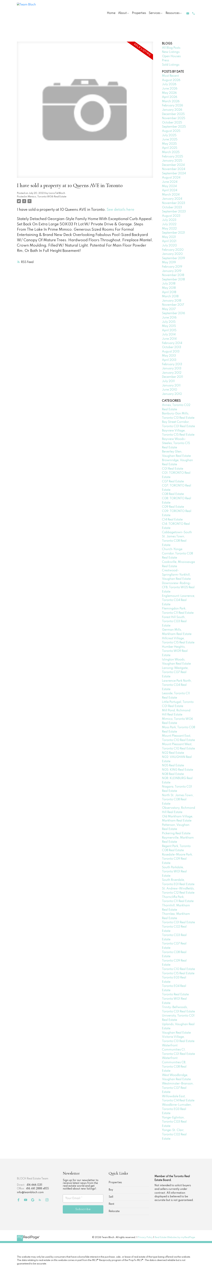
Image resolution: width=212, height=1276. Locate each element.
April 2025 (169, 147)
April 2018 (169, 292)
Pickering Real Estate (176, 833)
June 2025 (169, 139)
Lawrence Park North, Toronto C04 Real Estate (177, 685)
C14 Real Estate (172, 519)
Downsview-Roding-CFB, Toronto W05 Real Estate (178, 587)
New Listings (171, 52)
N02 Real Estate (173, 752)
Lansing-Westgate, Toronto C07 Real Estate (175, 672)
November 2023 (173, 203)
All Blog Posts (171, 47)
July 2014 (169, 334)
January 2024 (172, 198)
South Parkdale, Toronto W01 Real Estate (174, 871)
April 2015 (169, 330)
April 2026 (169, 97)
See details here (120, 210)
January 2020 (172, 254)
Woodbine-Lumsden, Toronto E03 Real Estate (177, 1109)
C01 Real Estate (172, 468)
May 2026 (169, 92)
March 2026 (171, 101)
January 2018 (171, 300)
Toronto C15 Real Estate (178, 973)
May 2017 (169, 309)
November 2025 (173, 118)
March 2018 (170, 296)
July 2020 (169, 245)
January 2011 (171, 385)
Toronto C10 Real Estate (178, 969)
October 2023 (172, 207)
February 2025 (172, 156)
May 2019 (169, 262)
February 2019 (172, 266)
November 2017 (173, 304)
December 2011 (172, 376)
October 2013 (171, 347)
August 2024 (171, 177)
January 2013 (171, 368)
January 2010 (172, 394)
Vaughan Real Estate (176, 1032)
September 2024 (174, 173)
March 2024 (171, 194)
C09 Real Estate (173, 506)
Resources (173, 13)
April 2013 (169, 360)
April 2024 (169, 190)
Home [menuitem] (111, 13)
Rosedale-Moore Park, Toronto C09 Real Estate (177, 859)
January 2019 (171, 271)
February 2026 (172, 105)
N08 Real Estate (173, 774)
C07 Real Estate (173, 481)
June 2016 (169, 317)
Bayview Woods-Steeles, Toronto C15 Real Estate (176, 443)
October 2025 (172, 122)
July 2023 (169, 220)
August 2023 (171, 215)
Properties (115, 1182)
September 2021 (173, 232)
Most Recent (170, 75)
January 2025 (172, 160)
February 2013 (172, 364)
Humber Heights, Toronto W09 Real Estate (175, 651)
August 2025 (171, 131)
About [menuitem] (122, 13)
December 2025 (173, 114)
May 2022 (169, 228)
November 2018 (173, 275)
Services (154, 13)
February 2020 (173, 249)
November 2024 (173, 169)
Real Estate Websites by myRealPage (175, 1237)
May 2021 (169, 237)
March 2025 (171, 152)
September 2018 (173, 279)
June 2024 (169, 181)
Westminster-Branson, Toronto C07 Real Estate (178, 1088)
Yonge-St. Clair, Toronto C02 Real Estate (174, 1134)
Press (165, 60)
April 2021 (169, 241)
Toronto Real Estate (175, 994)
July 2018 (168, 283)
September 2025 (174, 126)
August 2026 (171, 80)
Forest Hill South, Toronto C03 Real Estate (174, 621)
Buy (111, 1190)
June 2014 (169, 338)
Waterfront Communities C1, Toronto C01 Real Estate (178, 1049)
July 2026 (169, 84)
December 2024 (173, 165)
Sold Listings (170, 64)
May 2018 (169, 287)
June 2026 (169, 88)
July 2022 (169, 224)
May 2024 (169, 186)
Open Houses (171, 56)
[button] (187, 13)
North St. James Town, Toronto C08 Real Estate (178, 799)
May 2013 (169, 355)
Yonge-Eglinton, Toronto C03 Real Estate (174, 1122)
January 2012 (171, 372)
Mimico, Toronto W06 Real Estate (47, 197)
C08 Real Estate (173, 494)
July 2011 (168, 381)
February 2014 (172, 343)
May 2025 (169, 143)
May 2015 (169, 326)
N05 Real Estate (173, 765)
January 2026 (172, 109)
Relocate (114, 1211)
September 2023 (174, 211)
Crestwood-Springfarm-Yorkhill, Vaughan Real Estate (176, 574)
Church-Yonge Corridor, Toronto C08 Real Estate (177, 553)
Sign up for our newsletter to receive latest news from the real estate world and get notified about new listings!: (80, 1184)
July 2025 (169, 135)
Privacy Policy (145, 1237)
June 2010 (169, 389)
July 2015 (169, 321)
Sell (111, 1197)
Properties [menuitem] (139, 13)
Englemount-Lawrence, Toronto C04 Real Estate (178, 600)
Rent (111, 1204)
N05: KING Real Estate (177, 769)
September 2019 (173, 258)
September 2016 (173, 313)
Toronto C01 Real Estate (178, 922)
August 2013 (171, 351)
